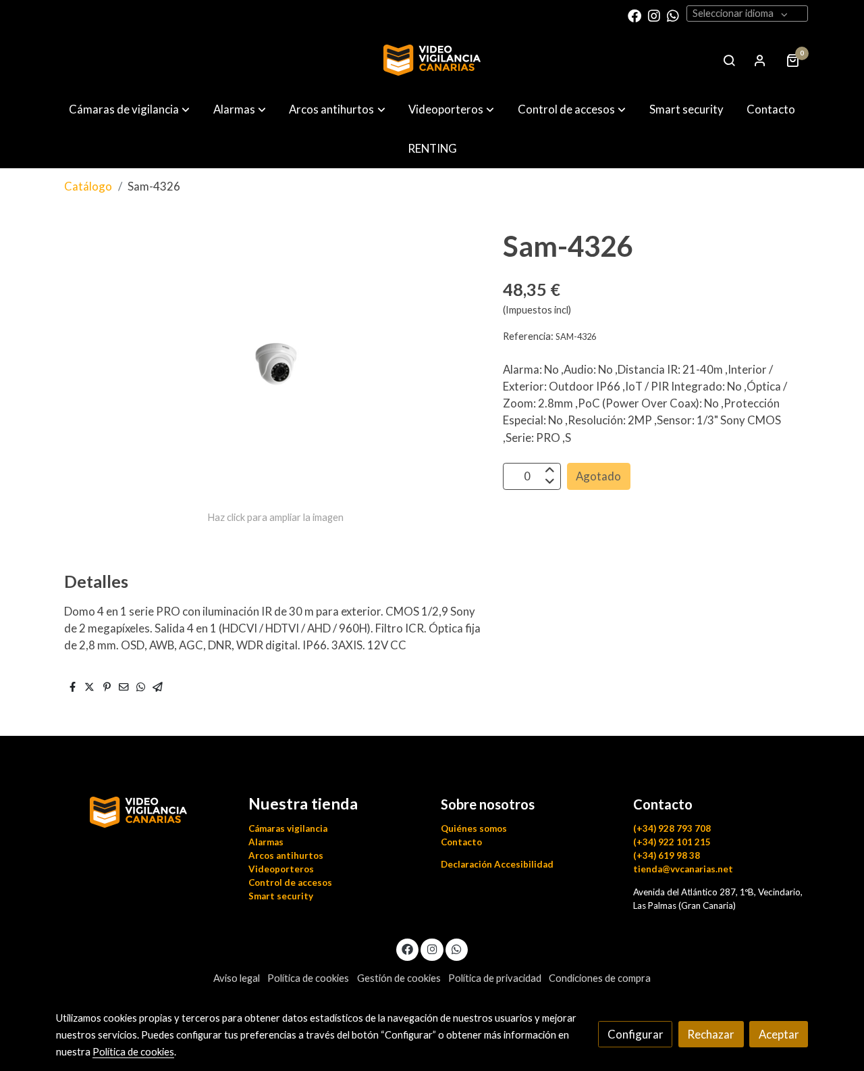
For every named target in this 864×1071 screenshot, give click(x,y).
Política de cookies (308, 978)
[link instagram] (654, 15)
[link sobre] (143, 810)
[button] (129, 109)
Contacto (461, 842)
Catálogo (88, 186)
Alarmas (266, 842)
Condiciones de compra (600, 978)
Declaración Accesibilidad (497, 864)
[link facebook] (634, 15)
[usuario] (760, 60)
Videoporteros (281, 869)
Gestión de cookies (399, 978)
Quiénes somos (474, 828)
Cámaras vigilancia (287, 828)
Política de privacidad (494, 978)
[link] (432, 60)
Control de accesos (290, 882)
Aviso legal (236, 978)
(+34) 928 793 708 (672, 828)
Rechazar (710, 1034)
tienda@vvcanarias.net (683, 869)
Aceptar (779, 1034)
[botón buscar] (729, 60)
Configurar (636, 1034)
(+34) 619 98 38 (666, 855)
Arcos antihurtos (285, 855)
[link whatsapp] (673, 15)
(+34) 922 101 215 (672, 842)
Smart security (280, 896)
